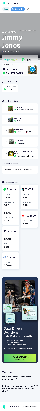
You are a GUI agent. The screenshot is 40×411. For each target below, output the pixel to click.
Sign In (6, 9)
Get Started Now (18, 9)
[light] (28, 9)
